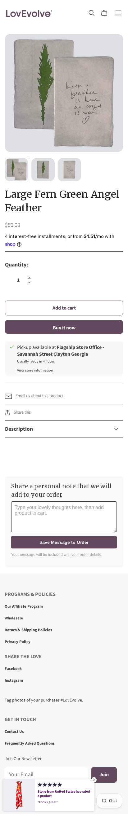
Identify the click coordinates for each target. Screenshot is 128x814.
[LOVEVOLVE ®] (29, 12)
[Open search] (92, 13)
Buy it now (64, 327)
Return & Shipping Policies (28, 630)
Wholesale (14, 618)
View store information (35, 370)
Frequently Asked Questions (30, 743)
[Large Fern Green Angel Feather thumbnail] (16, 169)
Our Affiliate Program (24, 606)
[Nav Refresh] (118, 13)
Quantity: (16, 265)
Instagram (14, 680)
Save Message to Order (64, 542)
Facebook (13, 668)
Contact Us (14, 731)
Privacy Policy (17, 642)
